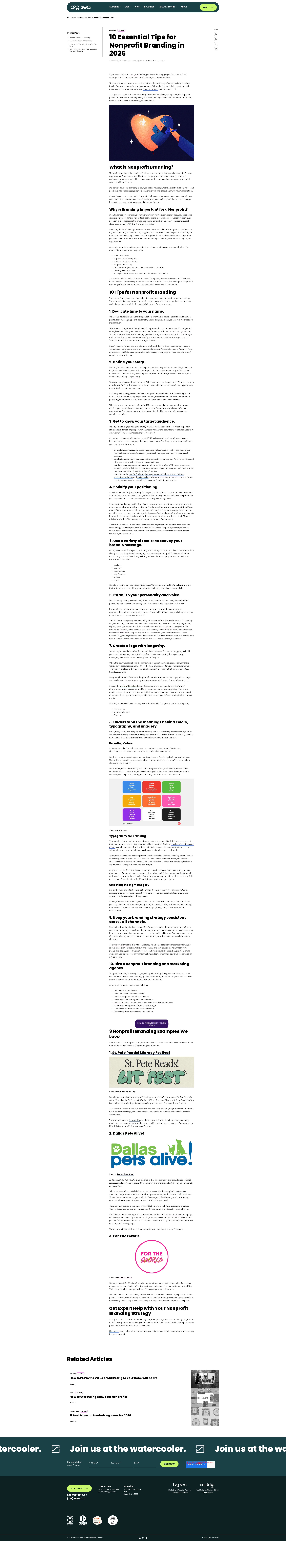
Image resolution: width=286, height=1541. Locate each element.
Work (137, 7)
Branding (112, 30)
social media (142, 477)
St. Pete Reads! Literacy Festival (141, 1052)
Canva (72, 1392)
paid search (122, 629)
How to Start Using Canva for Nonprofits (98, 1397)
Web (127, 7)
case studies (144, 1325)
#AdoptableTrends (174, 1214)
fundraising (114, 1300)
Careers (205, 1538)
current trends (152, 450)
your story (135, 376)
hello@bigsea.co (77, 1494)
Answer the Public (160, 474)
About (184, 7)
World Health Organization (178, 331)
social (165, 626)
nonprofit (134, 74)
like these (161, 94)
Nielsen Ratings (176, 474)
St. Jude (145, 224)
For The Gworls (126, 1236)
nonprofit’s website (122, 944)
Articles (73, 17)
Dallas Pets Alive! (128, 1133)
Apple (180, 215)
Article (121, 30)
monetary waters (150, 89)
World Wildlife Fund (129, 686)
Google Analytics (136, 474)
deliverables (134, 1120)
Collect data (119, 1002)
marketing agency (140, 976)
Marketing (114, 7)
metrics (73, 1374)
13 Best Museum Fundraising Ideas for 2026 (100, 1415)
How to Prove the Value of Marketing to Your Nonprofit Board (114, 1378)
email (171, 626)
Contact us (114, 1331)
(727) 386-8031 (75, 1498)
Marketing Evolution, (123, 477)
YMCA (128, 224)
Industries (149, 7)
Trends (148, 474)
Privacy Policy (214, 1538)
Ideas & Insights (167, 7)
